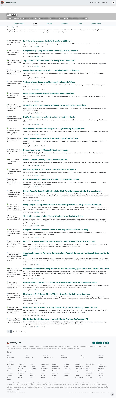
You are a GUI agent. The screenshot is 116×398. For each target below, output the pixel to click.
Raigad (9, 377)
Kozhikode (89, 373)
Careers (45, 355)
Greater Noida (45, 364)
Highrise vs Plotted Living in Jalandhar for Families (45, 160)
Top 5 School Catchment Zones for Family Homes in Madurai (49, 60)
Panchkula (101, 368)
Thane (8, 366)
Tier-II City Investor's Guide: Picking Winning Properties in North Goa (53, 216)
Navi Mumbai (22, 366)
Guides (35, 23)
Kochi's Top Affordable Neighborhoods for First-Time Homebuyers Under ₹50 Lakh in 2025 (62, 191)
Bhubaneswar (90, 371)
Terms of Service (48, 357)
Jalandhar (55, 373)
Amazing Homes (96, 23)
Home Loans (10, 357)
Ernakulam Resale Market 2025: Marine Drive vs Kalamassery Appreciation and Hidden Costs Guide (66, 269)
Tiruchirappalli (79, 377)
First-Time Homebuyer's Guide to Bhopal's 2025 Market (47, 41)
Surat (53, 377)
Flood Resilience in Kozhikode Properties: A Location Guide (48, 93)
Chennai (43, 366)
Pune (87, 366)
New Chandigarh (23, 371)
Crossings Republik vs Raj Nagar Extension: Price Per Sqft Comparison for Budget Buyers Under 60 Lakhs (66, 254)
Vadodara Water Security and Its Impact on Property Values (49, 82)
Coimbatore (101, 371)
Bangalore (32, 366)
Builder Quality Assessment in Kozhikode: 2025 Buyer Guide (49, 117)
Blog (13, 27)
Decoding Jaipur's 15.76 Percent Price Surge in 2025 (45, 150)
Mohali (88, 368)
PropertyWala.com (20, 392)
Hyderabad (55, 366)
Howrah (20, 368)
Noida (31, 364)
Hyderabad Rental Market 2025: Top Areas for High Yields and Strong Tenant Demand (60, 307)
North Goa (44, 371)
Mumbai (100, 364)
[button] (109, 2)
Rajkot (31, 377)
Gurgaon (54, 364)
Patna (88, 375)
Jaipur (42, 373)
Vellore (9, 379)
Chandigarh (67, 368)
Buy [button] (91, 2)
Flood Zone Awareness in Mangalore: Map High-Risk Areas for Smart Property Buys (59, 241)
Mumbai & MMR (90, 364)
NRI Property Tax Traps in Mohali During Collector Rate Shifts (49, 169)
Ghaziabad (78, 364)
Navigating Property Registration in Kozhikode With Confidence (51, 70)
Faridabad (66, 364)
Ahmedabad (33, 368)
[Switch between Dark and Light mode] (112, 394)
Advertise (100, 357)
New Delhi (21, 364)
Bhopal (77, 371)
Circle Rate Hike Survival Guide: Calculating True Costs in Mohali (51, 179)
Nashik (77, 375)
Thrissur (66, 377)
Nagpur (54, 375)
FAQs (26, 355)
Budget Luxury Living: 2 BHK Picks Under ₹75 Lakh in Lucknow (50, 51)
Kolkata (9, 368)
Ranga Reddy (79, 366)
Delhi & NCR (10, 364)
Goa (31, 371)
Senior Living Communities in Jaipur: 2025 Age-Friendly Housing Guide (53, 128)
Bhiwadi (66, 371)
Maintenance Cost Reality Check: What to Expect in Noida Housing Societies (56, 294)
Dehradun (9, 373)
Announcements (19, 23)
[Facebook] (93, 343)
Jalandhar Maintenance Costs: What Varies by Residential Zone (50, 138)
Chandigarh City (79, 368)
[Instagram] (104, 343)
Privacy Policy (65, 357)
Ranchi (43, 377)
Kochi (76, 373)
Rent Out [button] (104, 2)
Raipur (20, 377)
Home (8, 27)
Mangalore (33, 375)
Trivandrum (89, 377)
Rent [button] (95, 2)
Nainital (66, 375)
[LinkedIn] (100, 343)
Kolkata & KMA (102, 366)
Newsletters (64, 23)
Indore (31, 373)
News (81, 355)
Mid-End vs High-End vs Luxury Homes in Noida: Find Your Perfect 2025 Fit (55, 319)
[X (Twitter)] (97, 343)
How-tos (49, 23)
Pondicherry (101, 375)
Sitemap (82, 357)
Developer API (29, 357)
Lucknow (100, 373)
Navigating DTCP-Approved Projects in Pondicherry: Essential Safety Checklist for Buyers (62, 204)
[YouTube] (107, 343)
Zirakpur (9, 371)
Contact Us (101, 355)
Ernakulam (21, 373)
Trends (80, 23)
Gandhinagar (56, 368)
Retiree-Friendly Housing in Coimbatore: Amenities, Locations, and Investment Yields (60, 282)
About (8, 355)
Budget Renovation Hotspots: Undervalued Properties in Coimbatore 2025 (55, 230)
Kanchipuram (67, 373)
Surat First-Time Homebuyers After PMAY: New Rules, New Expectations (54, 105)
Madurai (20, 375)
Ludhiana (9, 375)
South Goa (55, 371)
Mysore (43, 375)
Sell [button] (99, 2)
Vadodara (100, 377)
